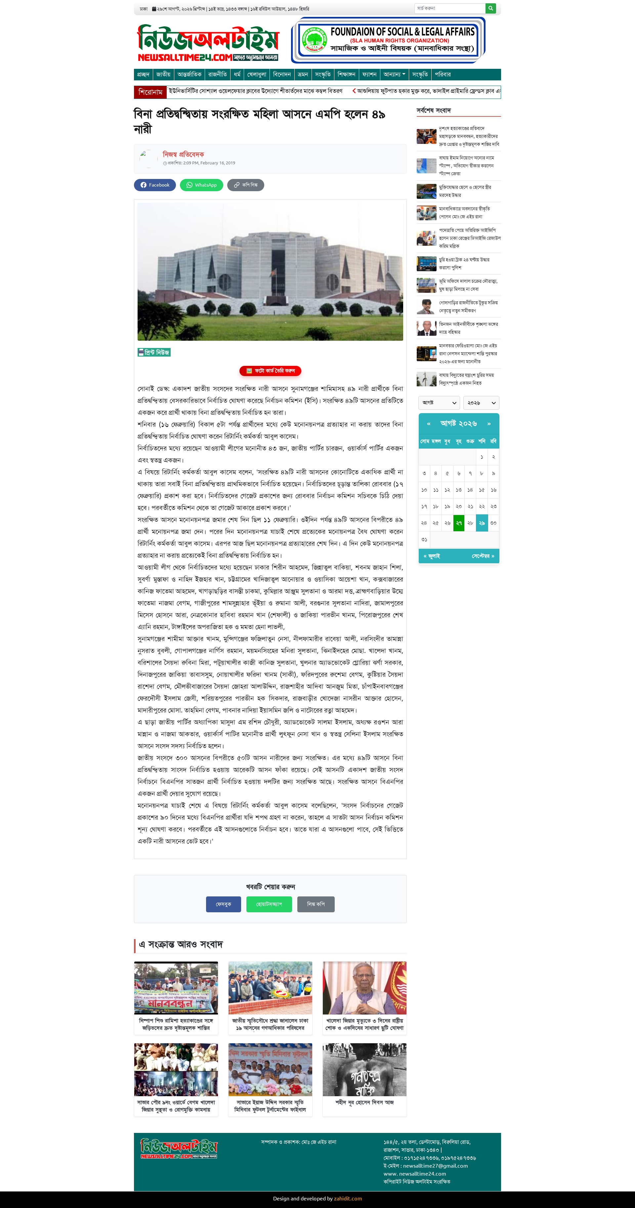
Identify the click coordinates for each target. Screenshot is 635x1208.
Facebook (159, 185)
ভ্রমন (303, 74)
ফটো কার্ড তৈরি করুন (270, 370)
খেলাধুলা (256, 74)
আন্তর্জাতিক (189, 74)
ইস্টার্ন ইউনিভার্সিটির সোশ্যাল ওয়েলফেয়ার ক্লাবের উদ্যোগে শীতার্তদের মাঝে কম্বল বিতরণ (219, 91)
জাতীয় (163, 74)
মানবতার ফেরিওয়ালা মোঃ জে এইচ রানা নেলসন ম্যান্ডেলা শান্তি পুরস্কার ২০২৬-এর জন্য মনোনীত (468, 354)
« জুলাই (432, 556)
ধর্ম (237, 74)
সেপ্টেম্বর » (483, 556)
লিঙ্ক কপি (316, 904)
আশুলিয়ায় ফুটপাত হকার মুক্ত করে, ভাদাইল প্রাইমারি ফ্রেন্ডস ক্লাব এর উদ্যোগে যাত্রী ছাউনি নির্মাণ (430, 91)
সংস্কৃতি (323, 74)
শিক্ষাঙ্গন (347, 74)
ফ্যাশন (369, 74)
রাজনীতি (217, 74)
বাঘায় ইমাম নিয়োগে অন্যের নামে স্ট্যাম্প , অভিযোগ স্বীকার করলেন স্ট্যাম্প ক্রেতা (466, 166)
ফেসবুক (223, 904)
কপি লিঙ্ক (250, 185)
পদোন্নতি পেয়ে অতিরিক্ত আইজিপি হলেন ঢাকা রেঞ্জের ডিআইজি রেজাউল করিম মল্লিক (470, 238)
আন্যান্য (392, 74)
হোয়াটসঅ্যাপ (269, 904)
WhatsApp (206, 185)
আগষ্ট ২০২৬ (459, 423)
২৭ (459, 523)
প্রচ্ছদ (143, 74)
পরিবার (443, 74)
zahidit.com (348, 1198)
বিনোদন (282, 74)
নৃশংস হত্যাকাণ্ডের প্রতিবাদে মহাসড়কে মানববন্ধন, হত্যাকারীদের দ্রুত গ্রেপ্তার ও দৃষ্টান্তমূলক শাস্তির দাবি (469, 136)
